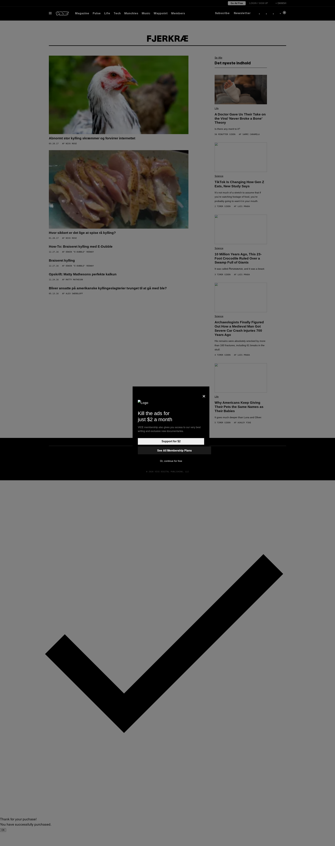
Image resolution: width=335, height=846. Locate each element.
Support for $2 (171, 441)
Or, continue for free (171, 461)
